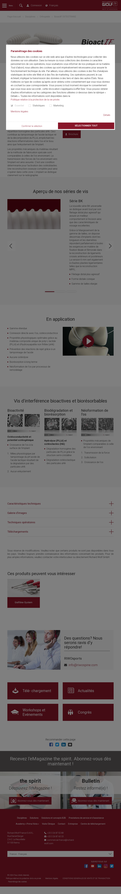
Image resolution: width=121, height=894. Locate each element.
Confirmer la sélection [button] (32, 126)
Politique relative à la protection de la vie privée (35, 99)
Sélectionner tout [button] (86, 125)
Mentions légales (19, 111)
